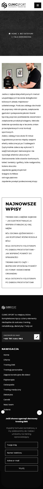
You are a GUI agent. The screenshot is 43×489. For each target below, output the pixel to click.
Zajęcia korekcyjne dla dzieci (17, 374)
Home (14, 33)
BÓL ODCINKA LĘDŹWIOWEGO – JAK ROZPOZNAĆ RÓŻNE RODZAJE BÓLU (21, 237)
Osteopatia (9, 384)
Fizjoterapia (9, 379)
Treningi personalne (13, 369)
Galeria (7, 409)
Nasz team (9, 404)
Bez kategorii (26, 33)
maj (8, 82)
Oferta (7, 359)
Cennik (7, 399)
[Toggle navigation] (37, 5)
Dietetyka (8, 394)
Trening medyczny (12, 389)
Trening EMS (9, 364)
